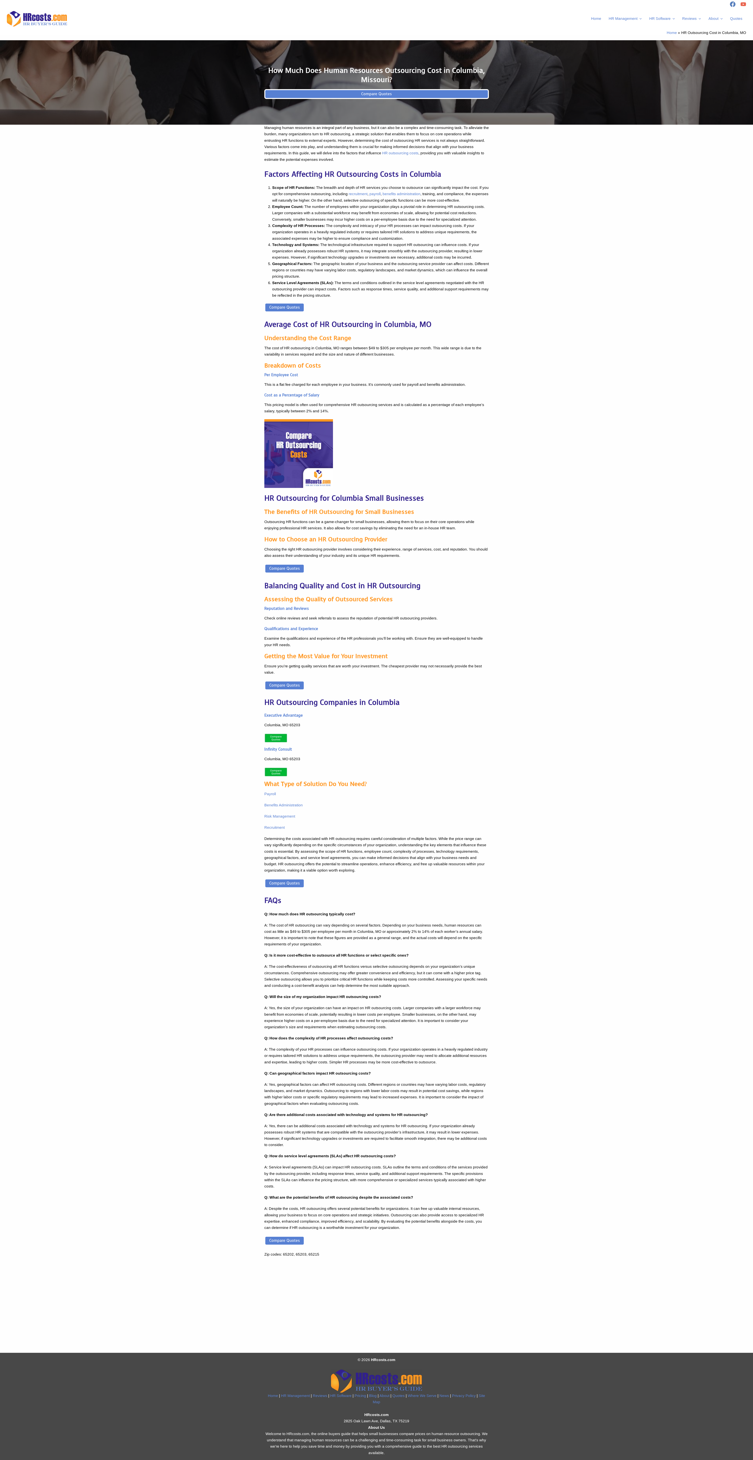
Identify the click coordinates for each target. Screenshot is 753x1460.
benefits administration (401, 194)
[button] (640, 18)
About (713, 18)
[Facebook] (733, 4)
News (444, 1396)
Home (596, 18)
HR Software (660, 18)
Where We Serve (422, 1396)
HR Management (623, 18)
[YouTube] (743, 4)
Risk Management (279, 816)
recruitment (358, 194)
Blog (373, 1396)
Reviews (689, 18)
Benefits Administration (283, 805)
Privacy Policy (464, 1396)
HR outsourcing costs (400, 153)
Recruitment (274, 827)
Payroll (270, 794)
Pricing (360, 1396)
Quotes (736, 18)
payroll (375, 194)
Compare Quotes (376, 94)
